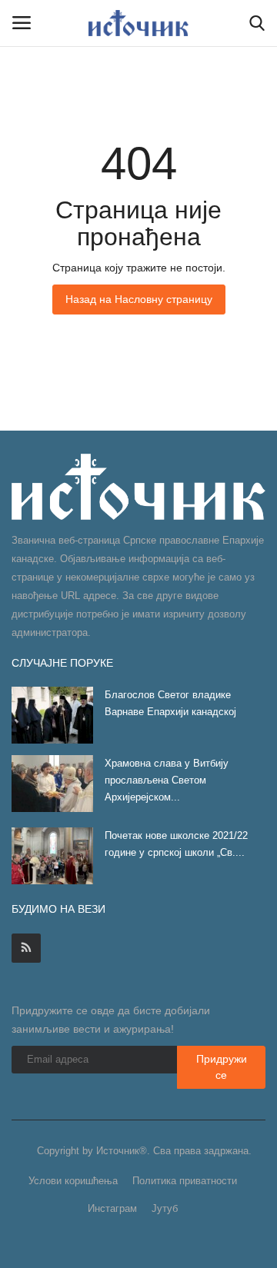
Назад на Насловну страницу (138, 299)
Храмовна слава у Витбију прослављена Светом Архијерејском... (167, 780)
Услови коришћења (73, 1180)
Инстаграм (112, 1208)
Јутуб (165, 1208)
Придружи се (221, 1067)
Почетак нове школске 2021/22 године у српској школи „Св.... (176, 844)
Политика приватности (184, 1180)
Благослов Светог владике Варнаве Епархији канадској (170, 703)
